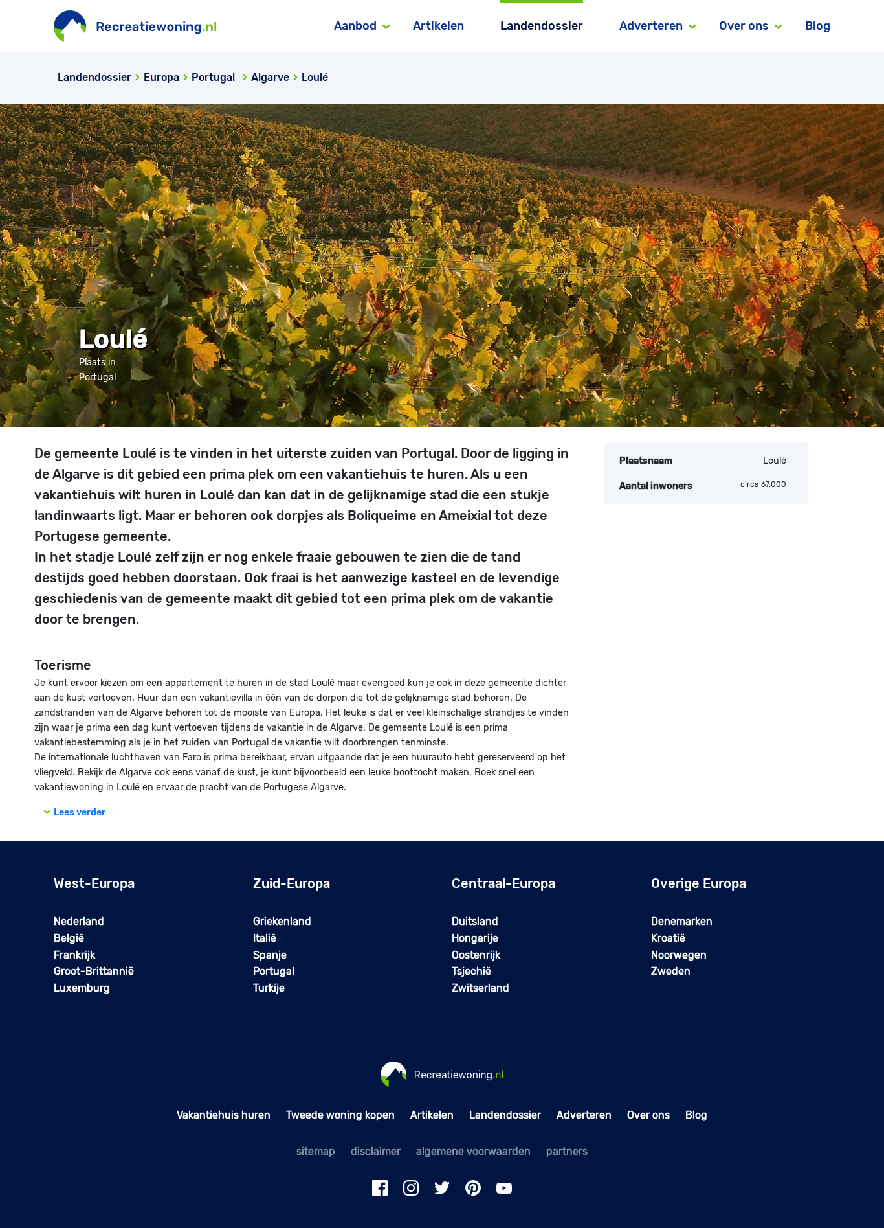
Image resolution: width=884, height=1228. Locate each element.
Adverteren (584, 1115)
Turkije (269, 988)
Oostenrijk (476, 955)
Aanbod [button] (355, 26)
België (69, 938)
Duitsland (475, 921)
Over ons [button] (744, 26)
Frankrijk (74, 955)
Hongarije (475, 938)
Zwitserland (480, 988)
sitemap (315, 1151)
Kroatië (668, 938)
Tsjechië (471, 971)
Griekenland (282, 921)
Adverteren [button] (651, 26)
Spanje (270, 955)
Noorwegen (679, 955)
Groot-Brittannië (94, 971)
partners (567, 1151)
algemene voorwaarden (473, 1151)
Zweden (671, 971)
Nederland (79, 921)
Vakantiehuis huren (224, 1115)
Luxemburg (82, 988)
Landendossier (541, 26)
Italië (264, 938)
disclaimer (376, 1151)
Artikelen (438, 26)
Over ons (648, 1115)
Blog (817, 26)
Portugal (273, 971)
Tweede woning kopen (340, 1115)
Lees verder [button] (77, 812)
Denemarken (682, 921)
